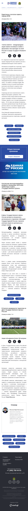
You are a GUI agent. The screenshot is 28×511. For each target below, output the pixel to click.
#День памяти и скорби (14, 129)
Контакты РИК (19, 459)
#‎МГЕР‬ (19, 298)
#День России (8, 298)
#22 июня (8, 125)
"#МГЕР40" (14, 302)
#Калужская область (14, 132)
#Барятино (19, 125)
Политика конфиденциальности (14, 494)
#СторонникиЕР (8, 443)
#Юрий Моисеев (14, 446)
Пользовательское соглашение (14, 493)
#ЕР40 (21, 436)
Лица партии (18, 457)
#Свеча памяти (14, 139)
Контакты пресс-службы (7, 464)
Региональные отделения (6, 460)
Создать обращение (14, 156)
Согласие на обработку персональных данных (14, 498)
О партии (5, 457)
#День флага (20, 443)
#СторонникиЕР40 (19, 439)
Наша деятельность (12, 7)
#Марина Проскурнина (14, 136)
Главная (3, 7)
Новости (20, 7)
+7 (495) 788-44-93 (14, 470)
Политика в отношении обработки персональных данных (14, 496)
